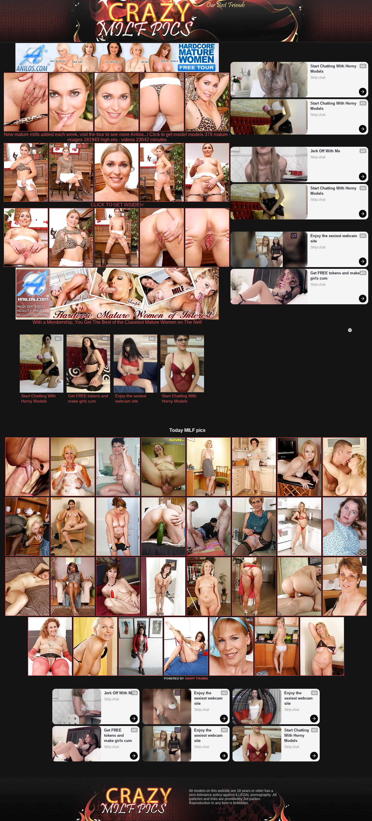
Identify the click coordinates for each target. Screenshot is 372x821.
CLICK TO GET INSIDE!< (117, 204)
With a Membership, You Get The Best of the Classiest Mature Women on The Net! (117, 322)
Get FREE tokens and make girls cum (335, 275)
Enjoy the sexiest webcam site (334, 238)
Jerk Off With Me (325, 151)
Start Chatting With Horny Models (333, 69)
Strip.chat (317, 78)
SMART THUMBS (196, 678)
